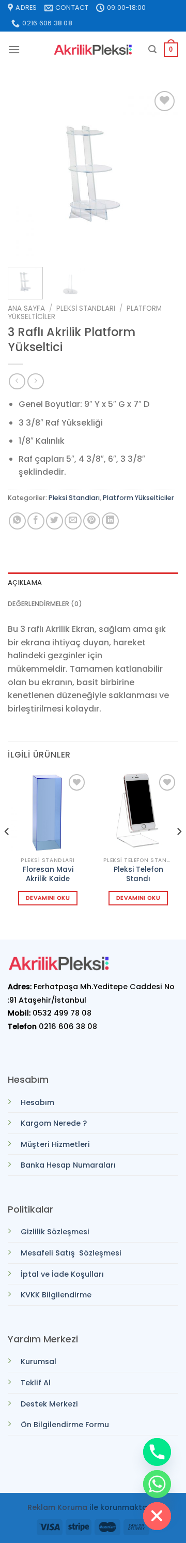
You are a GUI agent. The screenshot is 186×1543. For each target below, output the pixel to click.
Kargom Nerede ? (54, 1123)
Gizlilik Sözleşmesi (55, 1232)
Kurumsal (38, 1361)
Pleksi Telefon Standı (138, 874)
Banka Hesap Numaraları (68, 1165)
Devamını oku (48, 898)
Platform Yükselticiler (138, 497)
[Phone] (157, 1452)
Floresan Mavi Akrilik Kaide (48, 874)
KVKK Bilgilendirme (56, 1295)
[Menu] (14, 49)
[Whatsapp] (157, 1484)
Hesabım (37, 1102)
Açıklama (25, 582)
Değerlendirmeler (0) (45, 603)
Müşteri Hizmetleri (55, 1144)
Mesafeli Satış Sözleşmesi (71, 1253)
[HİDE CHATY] (157, 1516)
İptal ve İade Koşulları (62, 1274)
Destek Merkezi (49, 1404)
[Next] (161, 174)
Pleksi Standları (85, 308)
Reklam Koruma (57, 1507)
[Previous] (24, 174)
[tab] (93, 582)
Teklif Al (36, 1383)
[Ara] (152, 49)
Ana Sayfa (26, 308)
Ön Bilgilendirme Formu (65, 1424)
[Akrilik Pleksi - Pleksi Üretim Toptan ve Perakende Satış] (93, 49)
